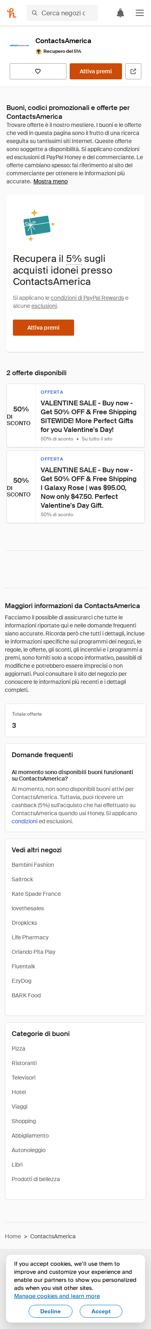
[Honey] (11, 13)
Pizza (18, 1048)
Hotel (19, 1092)
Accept (101, 1311)
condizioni (24, 821)
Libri (17, 1164)
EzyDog (21, 980)
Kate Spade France (36, 893)
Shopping (24, 1121)
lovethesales (28, 908)
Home (13, 1236)
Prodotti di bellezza (36, 1179)
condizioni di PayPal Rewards (87, 297)
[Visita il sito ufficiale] (133, 71)
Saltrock (22, 879)
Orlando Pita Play (34, 951)
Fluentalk (23, 966)
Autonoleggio (29, 1150)
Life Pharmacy (30, 937)
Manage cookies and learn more (57, 1295)
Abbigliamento (30, 1135)
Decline (50, 1311)
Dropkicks (24, 922)
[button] (140, 13)
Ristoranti (24, 1063)
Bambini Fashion (33, 864)
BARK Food (26, 995)
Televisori (23, 1077)
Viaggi (19, 1106)
